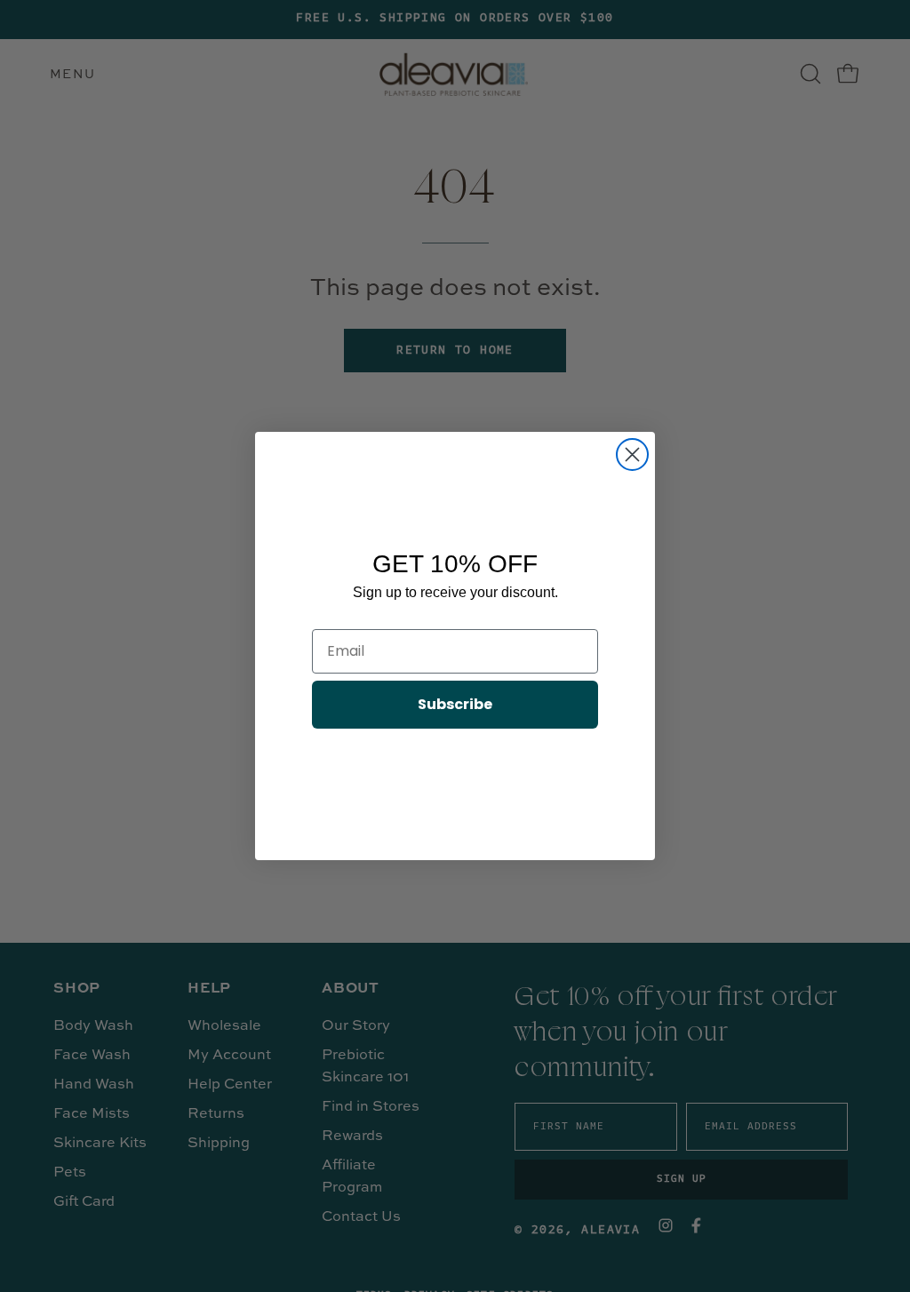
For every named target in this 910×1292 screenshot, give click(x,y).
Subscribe (455, 704)
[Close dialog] (632, 454)
